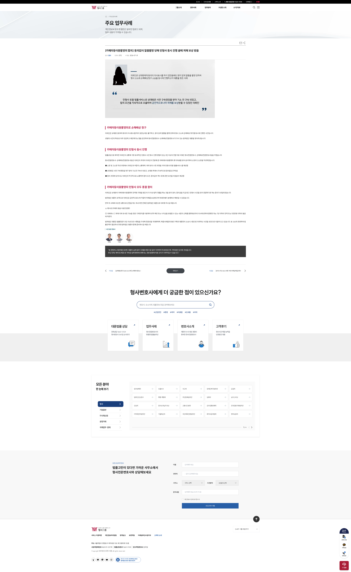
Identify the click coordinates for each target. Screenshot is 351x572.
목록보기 (175, 271)
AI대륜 (258, 2)
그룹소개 (178, 7)
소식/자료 (236, 7)
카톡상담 (344, 548)
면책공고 (123, 535)
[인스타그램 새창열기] (111, 559)
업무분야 (208, 7)
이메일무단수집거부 (144, 535)
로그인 (198, 2)
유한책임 (132, 535)
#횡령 (165, 312)
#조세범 (188, 312)
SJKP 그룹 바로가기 (242, 529)
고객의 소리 (218, 2)
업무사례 (193, 7)
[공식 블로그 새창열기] (98, 559)
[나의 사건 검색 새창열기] (93, 559)
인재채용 (248, 2)
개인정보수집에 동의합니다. (192, 499)
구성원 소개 (222, 7)
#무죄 (195, 312)
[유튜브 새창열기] (107, 559)
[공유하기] (244, 42)
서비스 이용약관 (96, 535)
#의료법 (180, 312)
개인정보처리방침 (111, 535)
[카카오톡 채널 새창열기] (102, 559)
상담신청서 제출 (210, 506)
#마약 (172, 312)
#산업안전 (157, 312)
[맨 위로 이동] (256, 519)
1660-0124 (234, 2)
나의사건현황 (207, 2)
